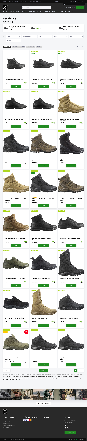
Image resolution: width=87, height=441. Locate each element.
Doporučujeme (7, 46)
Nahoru (7, 370)
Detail (16, 86)
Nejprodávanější (30, 46)
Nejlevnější (15, 46)
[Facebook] (65, 428)
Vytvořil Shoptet (72, 439)
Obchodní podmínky (23, 1)
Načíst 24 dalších (43, 370)
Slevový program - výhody (7, 427)
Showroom (5, 1)
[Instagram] (68, 428)
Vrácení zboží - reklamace (13, 1)
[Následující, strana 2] (79, 370)
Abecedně (39, 46)
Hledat (49, 7)
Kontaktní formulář (70, 432)
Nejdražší (22, 46)
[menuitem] (6, 11)
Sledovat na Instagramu (44, 403)
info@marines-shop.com (71, 420)
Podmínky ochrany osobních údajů (35, 1)
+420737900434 (70, 422)
